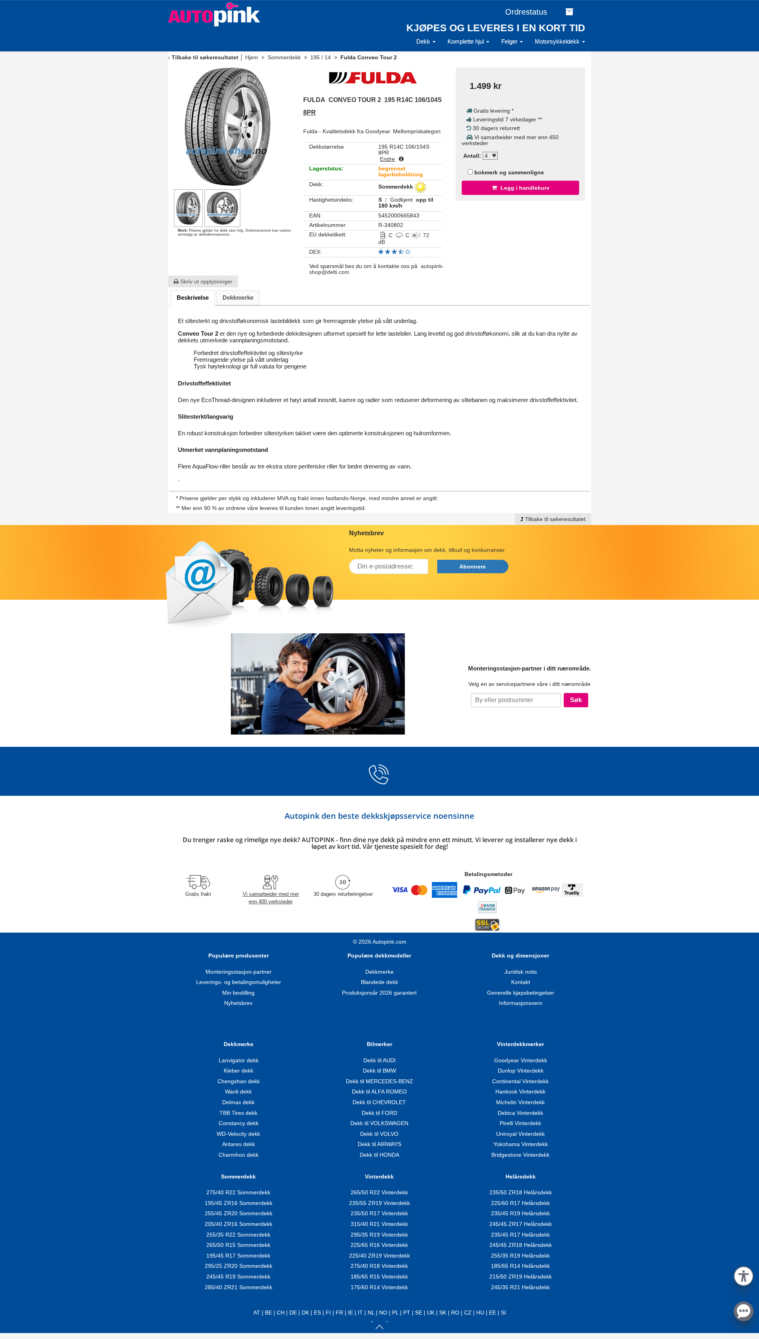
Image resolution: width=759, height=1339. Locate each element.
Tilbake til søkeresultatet (205, 57)
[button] (743, 1274)
